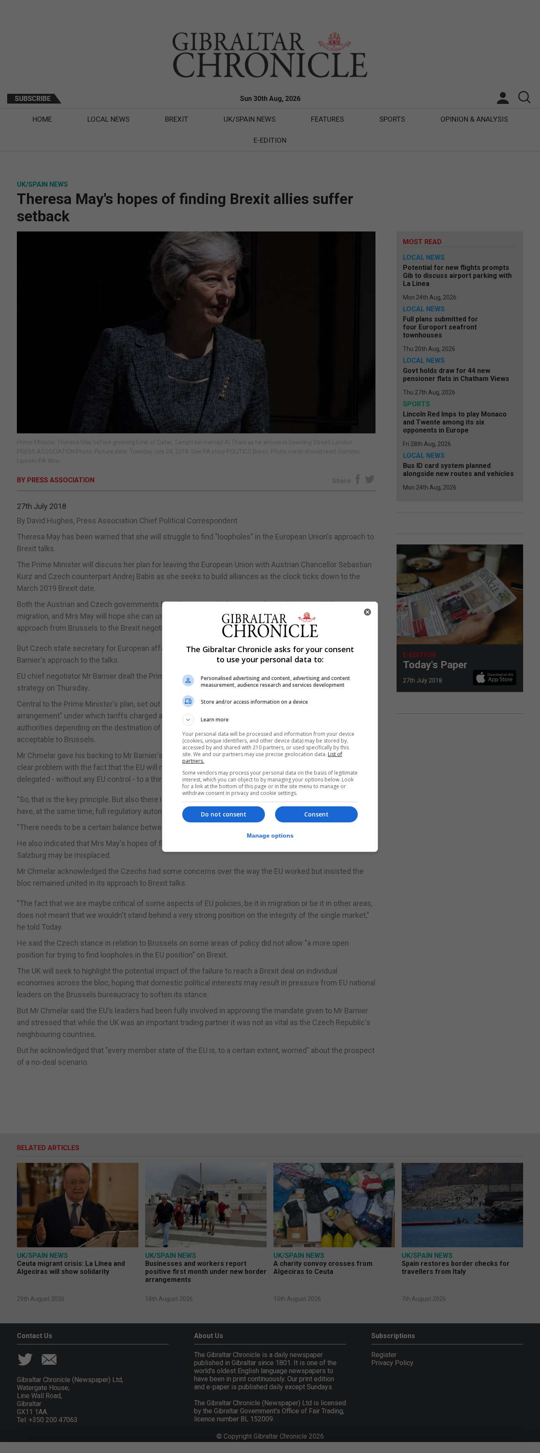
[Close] (367, 612)
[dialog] (270, 726)
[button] (270, 720)
